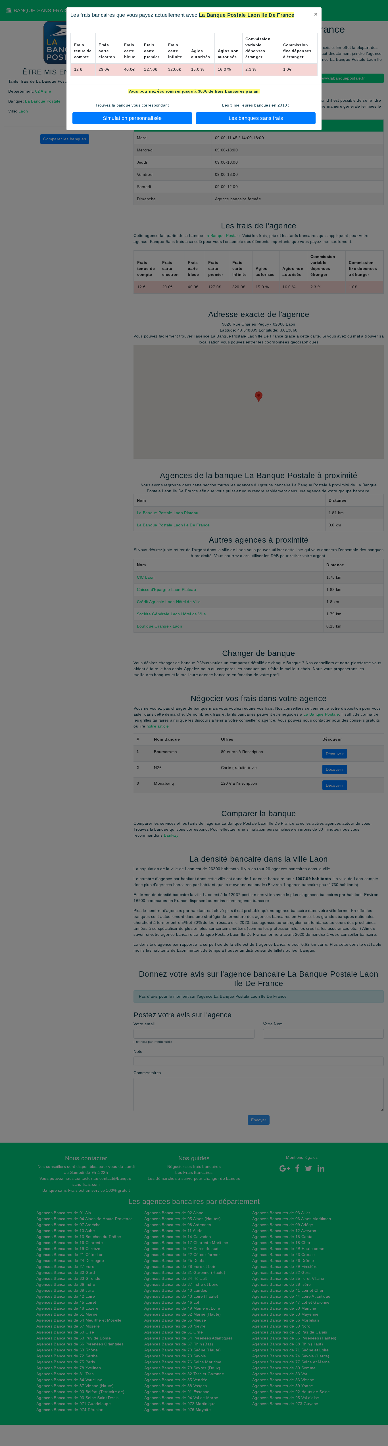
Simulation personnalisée (132, 118)
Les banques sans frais (256, 118)
